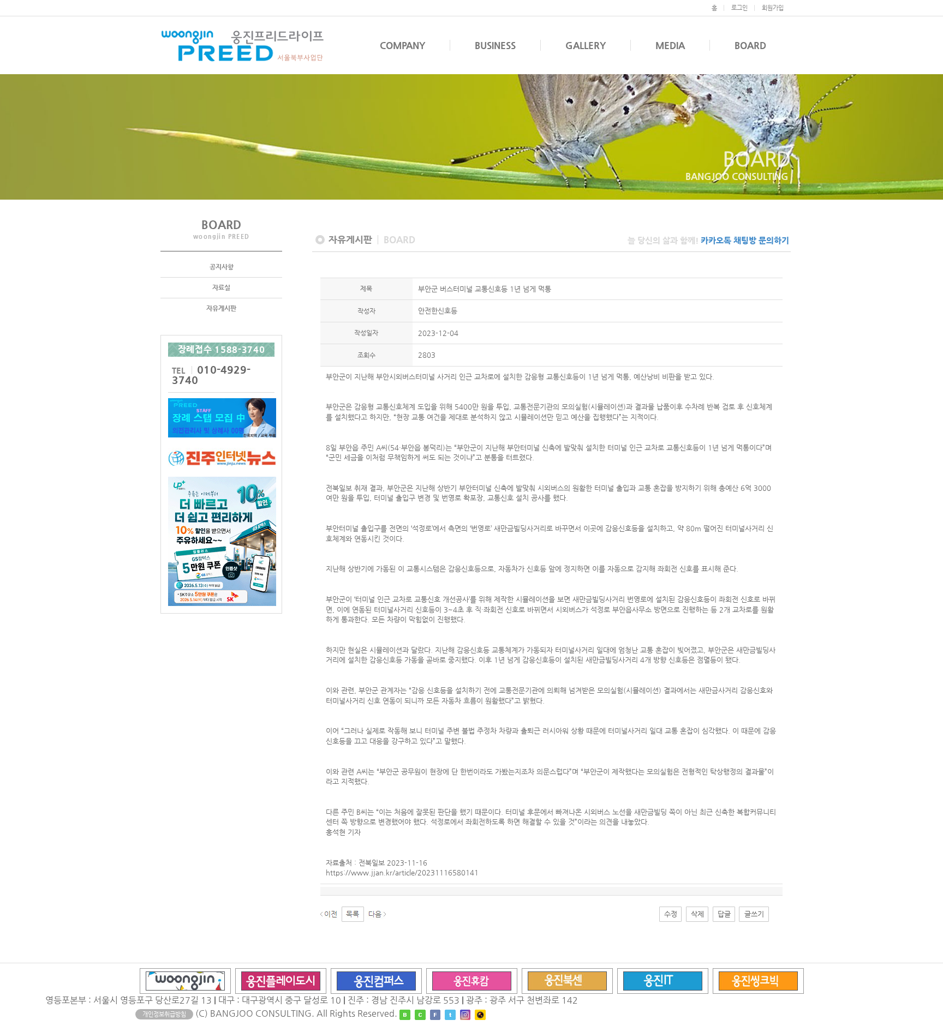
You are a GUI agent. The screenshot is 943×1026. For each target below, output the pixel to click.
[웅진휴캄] (471, 980)
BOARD (750, 45)
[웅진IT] (662, 980)
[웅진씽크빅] (758, 980)
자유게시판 (221, 308)
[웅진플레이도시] (280, 980)
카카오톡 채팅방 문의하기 (745, 240)
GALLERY (585, 45)
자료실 (221, 287)
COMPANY (402, 45)
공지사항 (222, 267)
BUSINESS (495, 45)
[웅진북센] (567, 980)
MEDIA (670, 45)
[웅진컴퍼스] (376, 980)
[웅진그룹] (185, 980)
